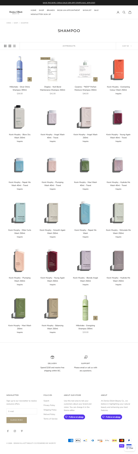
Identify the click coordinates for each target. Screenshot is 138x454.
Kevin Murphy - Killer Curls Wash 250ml (19, 232)
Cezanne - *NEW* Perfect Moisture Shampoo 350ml (85, 88)
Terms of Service (50, 419)
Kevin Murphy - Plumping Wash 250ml (19, 279)
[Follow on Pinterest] (21, 431)
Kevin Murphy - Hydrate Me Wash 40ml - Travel (118, 184)
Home (33, 10)
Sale (96, 10)
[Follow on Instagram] (14, 431)
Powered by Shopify (46, 443)
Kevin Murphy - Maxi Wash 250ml (19, 327)
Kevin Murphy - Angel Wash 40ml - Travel (53, 136)
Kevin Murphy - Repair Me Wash (85, 232)
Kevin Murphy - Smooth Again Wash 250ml (52, 232)
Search (46, 401)
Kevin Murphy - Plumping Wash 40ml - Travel (52, 184)
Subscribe (16, 420)
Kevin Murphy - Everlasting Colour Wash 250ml (118, 88)
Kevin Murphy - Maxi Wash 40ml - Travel (85, 184)
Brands (51, 10)
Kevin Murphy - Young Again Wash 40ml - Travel (118, 136)
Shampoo (24, 23)
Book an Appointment (68, 10)
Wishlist (87, 10)
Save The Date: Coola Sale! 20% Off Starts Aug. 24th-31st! (69, 3)
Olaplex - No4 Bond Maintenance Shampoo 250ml (52, 88)
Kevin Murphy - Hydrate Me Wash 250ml (118, 279)
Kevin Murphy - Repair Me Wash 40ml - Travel (20, 184)
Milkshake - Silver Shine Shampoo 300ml (20, 88)
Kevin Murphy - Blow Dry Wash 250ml (19, 136)
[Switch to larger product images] (5, 46)
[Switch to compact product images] (14, 46)
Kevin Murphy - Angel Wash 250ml (85, 136)
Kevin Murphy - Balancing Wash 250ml (52, 327)
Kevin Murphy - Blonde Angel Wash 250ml (85, 279)
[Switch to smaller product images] (10, 46)
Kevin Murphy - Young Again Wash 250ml (53, 279)
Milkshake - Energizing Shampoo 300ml (85, 327)
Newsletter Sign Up (41, 14)
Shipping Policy (50, 410)
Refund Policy (49, 414)
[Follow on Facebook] (7, 431)
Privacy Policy (49, 405)
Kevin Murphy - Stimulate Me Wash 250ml (118, 232)
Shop (41, 10)
